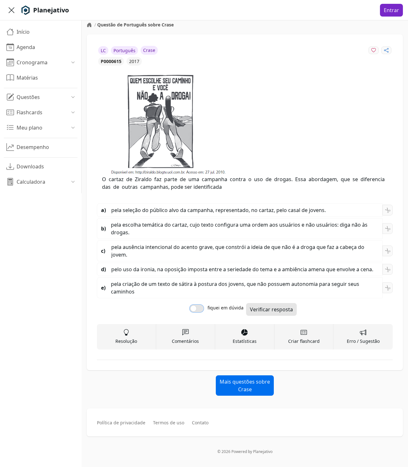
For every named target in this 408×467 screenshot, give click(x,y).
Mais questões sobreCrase (245, 385)
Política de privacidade (121, 423)
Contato (200, 423)
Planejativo (263, 451)
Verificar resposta (271, 309)
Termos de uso (168, 423)
